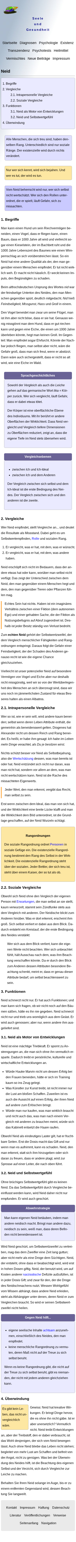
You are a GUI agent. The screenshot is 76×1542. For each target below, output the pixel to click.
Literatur (15, 1515)
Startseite (9, 43)
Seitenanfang (29, 1523)
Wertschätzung (23, 758)
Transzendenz (19, 51)
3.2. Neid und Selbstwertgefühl (32, 117)
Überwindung (15, 122)
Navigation (48, 1523)
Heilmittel (61, 51)
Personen (57, 844)
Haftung (43, 1507)
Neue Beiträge (39, 58)
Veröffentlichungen (37, 1515)
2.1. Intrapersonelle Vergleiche (32, 95)
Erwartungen (25, 901)
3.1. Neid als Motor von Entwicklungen (37, 111)
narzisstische (32, 1274)
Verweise (59, 1515)
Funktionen (13, 106)
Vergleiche (13, 89)
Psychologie (48, 43)
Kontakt (11, 1507)
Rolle (35, 538)
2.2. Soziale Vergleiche (26, 100)
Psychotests (41, 51)
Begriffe (11, 83)
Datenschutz (61, 1507)
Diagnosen (28, 43)
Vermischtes (15, 58)
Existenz (67, 43)
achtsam (49, 1330)
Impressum (61, 58)
